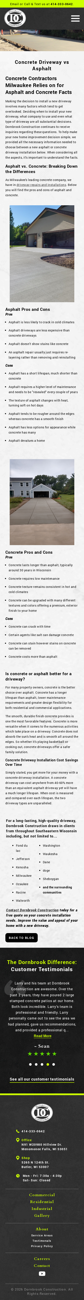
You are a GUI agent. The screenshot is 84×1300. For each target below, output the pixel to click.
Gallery (42, 1215)
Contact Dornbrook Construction (32, 910)
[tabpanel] (42, 1019)
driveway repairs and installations (41, 185)
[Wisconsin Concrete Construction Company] (15, 19)
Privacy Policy (42, 1246)
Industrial (42, 1208)
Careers (42, 1259)
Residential (42, 1202)
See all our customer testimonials (42, 1079)
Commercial (42, 1195)
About (42, 1229)
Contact (42, 1265)
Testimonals (42, 1241)
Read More (42, 1036)
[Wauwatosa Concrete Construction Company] (42, 1112)
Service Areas (42, 1235)
